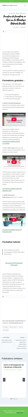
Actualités (12, 13)
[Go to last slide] (4, 380)
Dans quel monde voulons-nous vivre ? (7, 341)
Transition (23, 13)
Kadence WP (20, 412)
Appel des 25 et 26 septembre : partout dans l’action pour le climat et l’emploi (21, 343)
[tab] (12, 398)
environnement (13, 327)
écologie (5, 327)
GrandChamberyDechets (10, 369)
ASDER (17, 27)
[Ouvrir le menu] (24, 5)
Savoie (17, 13)
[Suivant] (24, 380)
